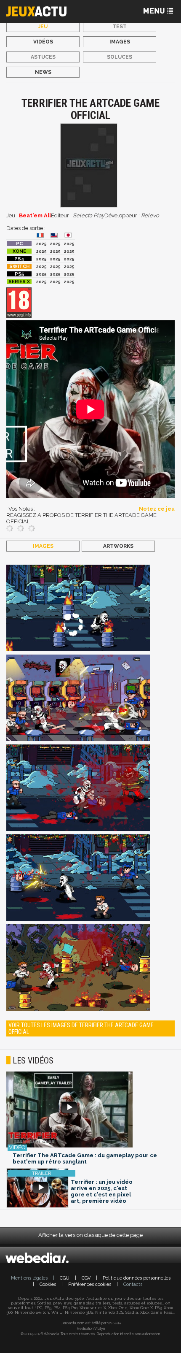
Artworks (118, 546)
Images (119, 42)
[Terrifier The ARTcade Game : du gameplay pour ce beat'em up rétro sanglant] (90, 1110)
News (43, 72)
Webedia (114, 1323)
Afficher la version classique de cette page (90, 1235)
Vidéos (43, 42)
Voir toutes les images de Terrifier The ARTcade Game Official (81, 1028)
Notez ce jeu (157, 509)
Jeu (43, 27)
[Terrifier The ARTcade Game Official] (78, 608)
